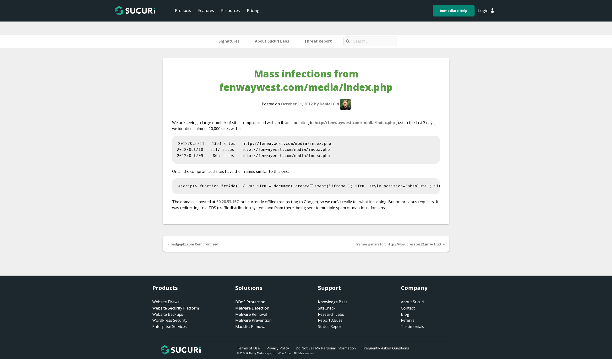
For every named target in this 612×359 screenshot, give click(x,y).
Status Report (330, 326)
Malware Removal (251, 314)
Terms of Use (248, 348)
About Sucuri (412, 302)
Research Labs (331, 314)
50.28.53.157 (227, 201)
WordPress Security (169, 320)
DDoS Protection (250, 302)
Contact (408, 308)
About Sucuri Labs (272, 41)
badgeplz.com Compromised (194, 244)
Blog (405, 314)
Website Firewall (166, 302)
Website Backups (167, 314)
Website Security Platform (175, 308)
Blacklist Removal (250, 326)
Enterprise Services (169, 326)
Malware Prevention (253, 320)
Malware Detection (252, 308)
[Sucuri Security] (135, 11)
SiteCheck (326, 308)
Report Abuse (330, 320)
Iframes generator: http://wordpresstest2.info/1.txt (398, 244)
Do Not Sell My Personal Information (326, 348)
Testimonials (412, 326)
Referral (408, 320)
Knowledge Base (333, 302)
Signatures (229, 41)
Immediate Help (453, 10)
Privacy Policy (278, 348)
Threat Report (318, 41)
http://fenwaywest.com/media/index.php (355, 122)
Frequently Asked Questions (385, 348)
